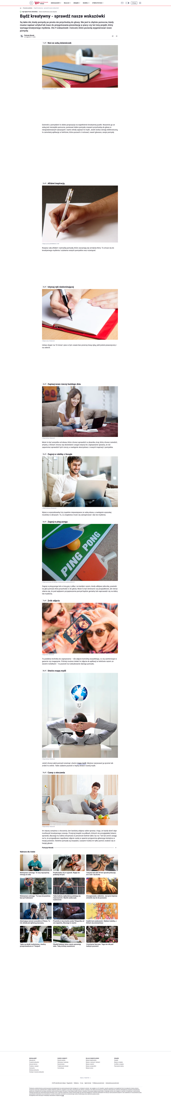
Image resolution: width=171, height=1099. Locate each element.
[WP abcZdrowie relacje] (43, 3)
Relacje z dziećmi (90, 1064)
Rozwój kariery (61, 1064)
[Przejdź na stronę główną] (31, 4)
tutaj (63, 1095)
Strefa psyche (97, 3)
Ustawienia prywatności (112, 1083)
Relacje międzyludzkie (91, 1060)
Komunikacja (61, 1068)
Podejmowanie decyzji (63, 1066)
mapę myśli (81, 763)
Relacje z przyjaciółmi (91, 1066)
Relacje (66, 3)
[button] (127, 3)
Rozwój (85, 3)
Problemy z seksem (34, 1066)
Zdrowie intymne (33, 1064)
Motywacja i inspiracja (63, 1062)
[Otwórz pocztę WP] (122, 3)
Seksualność (55, 3)
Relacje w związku (118, 1062)
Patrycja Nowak (29, 35)
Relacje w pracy (89, 1068)
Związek (76, 3)
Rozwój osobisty (61, 1060)
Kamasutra (32, 1068)
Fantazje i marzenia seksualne (36, 1072)
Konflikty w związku (119, 1064)
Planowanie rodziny (119, 1066)
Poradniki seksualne (34, 1062)
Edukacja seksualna (34, 1070)
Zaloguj (134, 3)
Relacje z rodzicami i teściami (93, 1062)
